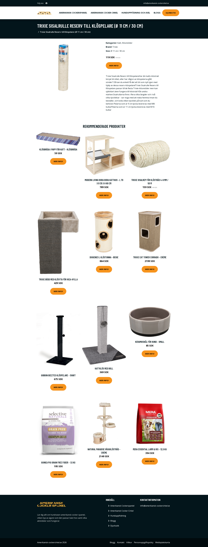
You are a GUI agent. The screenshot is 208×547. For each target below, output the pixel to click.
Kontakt (120, 542)
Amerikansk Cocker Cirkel (104, 12)
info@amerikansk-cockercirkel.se (156, 3)
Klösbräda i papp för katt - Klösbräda (58, 149)
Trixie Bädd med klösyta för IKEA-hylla (58, 279)
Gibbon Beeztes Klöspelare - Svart (58, 375)
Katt (119, 43)
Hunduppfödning (118, 515)
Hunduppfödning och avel (136, 12)
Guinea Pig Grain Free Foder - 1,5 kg (58, 462)
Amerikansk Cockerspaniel (73, 12)
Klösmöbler (127, 43)
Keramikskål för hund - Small (149, 341)
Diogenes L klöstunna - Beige (104, 257)
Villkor (129, 542)
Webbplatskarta (162, 542)
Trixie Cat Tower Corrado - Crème (149, 257)
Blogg (157, 12)
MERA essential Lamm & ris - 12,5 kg (150, 449)
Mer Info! (113, 65)
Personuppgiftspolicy (143, 542)
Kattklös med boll (104, 368)
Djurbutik (171, 13)
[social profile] (46, 3)
